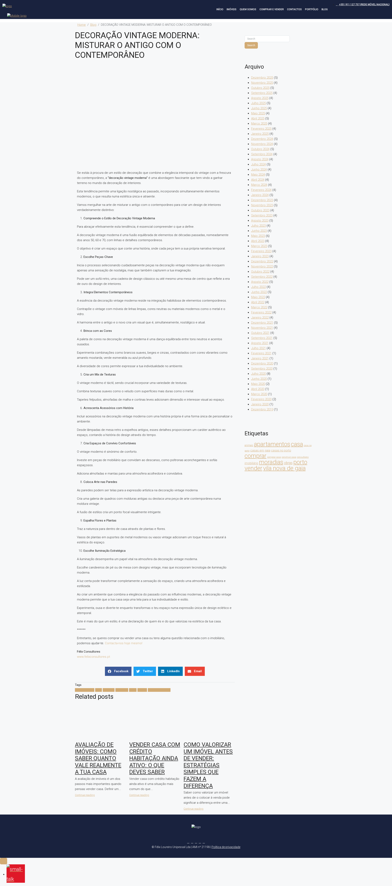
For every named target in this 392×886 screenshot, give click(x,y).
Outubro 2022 (260, 271)
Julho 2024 (258, 164)
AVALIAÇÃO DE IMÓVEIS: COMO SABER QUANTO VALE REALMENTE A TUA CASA (98, 758)
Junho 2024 (259, 169)
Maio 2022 (258, 297)
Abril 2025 (257, 118)
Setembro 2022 (262, 277)
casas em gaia (260, 450)
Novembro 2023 (262, 205)
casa (98, 690)
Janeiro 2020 (260, 404)
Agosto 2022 (259, 282)
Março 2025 (259, 123)
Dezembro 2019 (262, 409)
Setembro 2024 (262, 154)
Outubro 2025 (260, 88)
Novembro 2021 (262, 328)
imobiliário (251, 463)
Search (251, 45)
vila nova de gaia (159, 690)
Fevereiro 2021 (261, 353)
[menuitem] (363, 4)
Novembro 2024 (262, 144)
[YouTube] (204, 842)
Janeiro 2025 (260, 134)
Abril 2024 (257, 180)
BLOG (325, 9)
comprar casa (274, 457)
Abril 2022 (257, 302)
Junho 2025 (259, 108)
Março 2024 (259, 185)
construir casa (289, 457)
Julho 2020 (258, 374)
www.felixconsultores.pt (93, 657)
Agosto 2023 (259, 220)
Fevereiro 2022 (261, 312)
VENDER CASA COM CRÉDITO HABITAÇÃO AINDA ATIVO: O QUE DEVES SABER (154, 758)
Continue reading (85, 795)
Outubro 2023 (260, 210)
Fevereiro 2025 (261, 128)
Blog (93, 25)
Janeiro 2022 (260, 317)
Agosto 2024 (259, 159)
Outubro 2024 (260, 149)
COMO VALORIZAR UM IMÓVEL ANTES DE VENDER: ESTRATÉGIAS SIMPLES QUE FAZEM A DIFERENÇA (208, 765)
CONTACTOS (294, 9)
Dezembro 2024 (262, 139)
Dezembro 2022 (262, 261)
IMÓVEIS (231, 9)
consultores (303, 457)
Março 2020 (259, 394)
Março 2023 (259, 246)
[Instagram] (196, 842)
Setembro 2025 (262, 93)
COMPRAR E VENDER (271, 9)
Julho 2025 (258, 103)
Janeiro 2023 (260, 256)
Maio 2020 (258, 384)
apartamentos (84, 690)
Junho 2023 (259, 231)
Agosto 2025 (259, 98)
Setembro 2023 (262, 215)
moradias (121, 690)
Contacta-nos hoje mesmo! (123, 643)
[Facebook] (188, 842)
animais (249, 445)
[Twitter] (192, 842)
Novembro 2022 (262, 266)
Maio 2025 (258, 113)
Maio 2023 (258, 236)
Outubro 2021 (260, 333)
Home (81, 25)
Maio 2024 (258, 174)
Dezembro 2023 (262, 200)
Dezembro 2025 (262, 77)
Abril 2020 (257, 389)
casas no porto (281, 450)
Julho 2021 (258, 348)
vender (142, 690)
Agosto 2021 (259, 343)
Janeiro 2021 (260, 358)
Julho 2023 (258, 225)
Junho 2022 (259, 292)
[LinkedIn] (200, 842)
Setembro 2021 (262, 338)
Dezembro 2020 (262, 363)
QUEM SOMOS (248, 9)
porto (133, 690)
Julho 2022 (258, 287)
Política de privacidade (226, 847)
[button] (118, 671)
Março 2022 (259, 307)
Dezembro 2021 (262, 322)
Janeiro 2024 (260, 195)
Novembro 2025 (262, 83)
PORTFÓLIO (311, 9)
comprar (109, 690)
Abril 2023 (257, 241)
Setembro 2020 (262, 368)
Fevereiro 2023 (261, 251)
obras (288, 463)
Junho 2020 (259, 379)
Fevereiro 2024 (261, 190)
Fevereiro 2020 (261, 399)
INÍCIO (219, 9)
